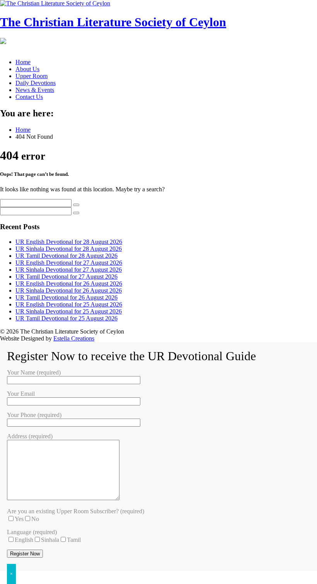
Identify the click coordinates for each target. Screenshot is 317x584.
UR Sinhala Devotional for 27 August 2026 (68, 269)
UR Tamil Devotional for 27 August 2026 (66, 276)
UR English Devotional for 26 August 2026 (68, 283)
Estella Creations (73, 338)
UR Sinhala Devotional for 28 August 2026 (68, 248)
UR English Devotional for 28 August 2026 (68, 241)
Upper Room (31, 76)
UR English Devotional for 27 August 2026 (68, 262)
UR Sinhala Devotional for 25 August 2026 (68, 311)
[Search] (76, 205)
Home (23, 62)
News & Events (34, 90)
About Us (27, 69)
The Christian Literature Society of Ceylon (113, 22)
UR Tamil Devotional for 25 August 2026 (66, 318)
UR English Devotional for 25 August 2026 (68, 304)
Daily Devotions (35, 83)
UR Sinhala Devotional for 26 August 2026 (68, 290)
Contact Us (29, 97)
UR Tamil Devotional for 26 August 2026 (66, 297)
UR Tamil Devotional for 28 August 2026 (66, 255)
